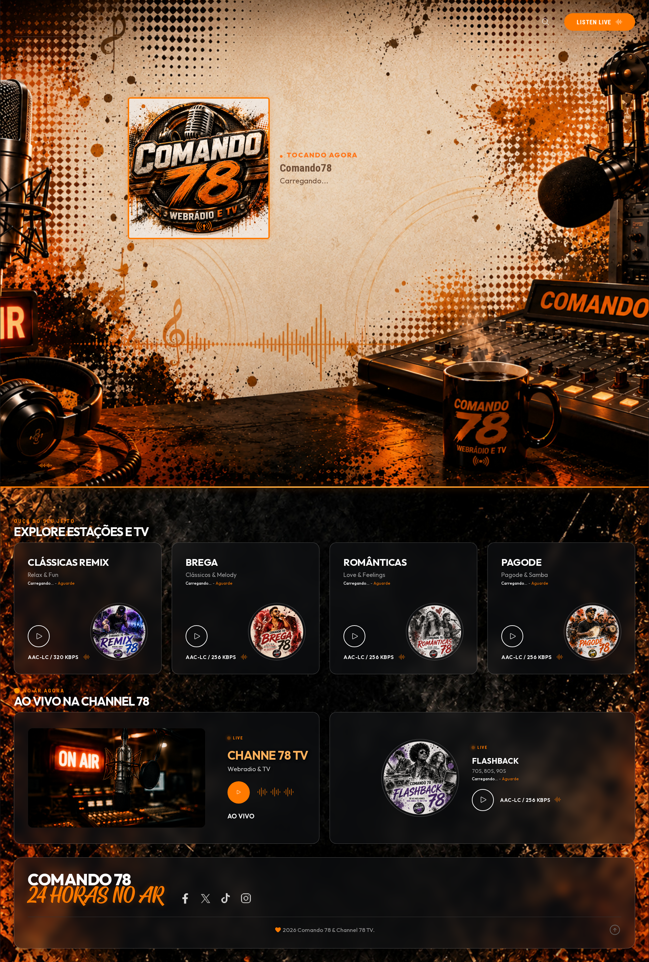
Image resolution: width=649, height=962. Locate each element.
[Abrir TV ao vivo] (238, 792)
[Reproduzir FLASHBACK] (483, 800)
